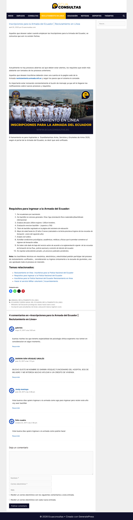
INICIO (10, 16)
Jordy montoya (21, 389)
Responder (16, 346)
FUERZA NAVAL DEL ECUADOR (30, 302)
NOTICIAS (85, 16)
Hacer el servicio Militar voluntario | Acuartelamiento (36, 281)
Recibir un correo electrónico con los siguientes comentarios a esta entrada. (42, 495)
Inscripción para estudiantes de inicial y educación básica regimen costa (36, 307)
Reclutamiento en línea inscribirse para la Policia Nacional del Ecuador (43, 273)
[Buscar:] (111, 24)
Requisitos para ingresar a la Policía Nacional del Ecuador (38, 275)
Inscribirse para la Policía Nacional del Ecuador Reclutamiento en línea (43, 278)
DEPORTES (96, 16)
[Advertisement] (51, 53)
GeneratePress (86, 516)
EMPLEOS (21, 16)
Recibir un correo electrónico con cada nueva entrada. (33, 500)
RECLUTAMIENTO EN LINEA (53, 16)
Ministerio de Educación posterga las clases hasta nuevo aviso (33, 304)
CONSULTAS (33, 16)
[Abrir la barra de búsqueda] (124, 16)
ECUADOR (15, 302)
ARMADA (14, 300)
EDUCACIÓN (72, 16)
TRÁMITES (109, 16)
